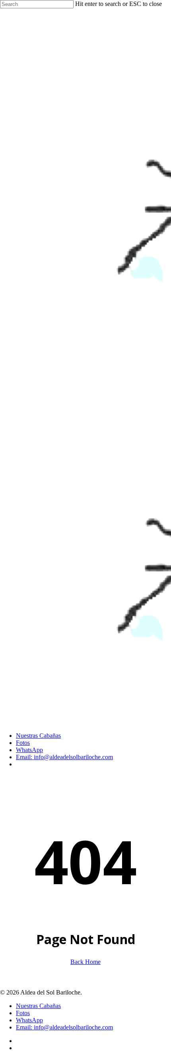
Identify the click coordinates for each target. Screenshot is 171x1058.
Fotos (23, 1013)
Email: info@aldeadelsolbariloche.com (64, 1027)
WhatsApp (29, 1020)
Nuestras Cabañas (38, 1005)
